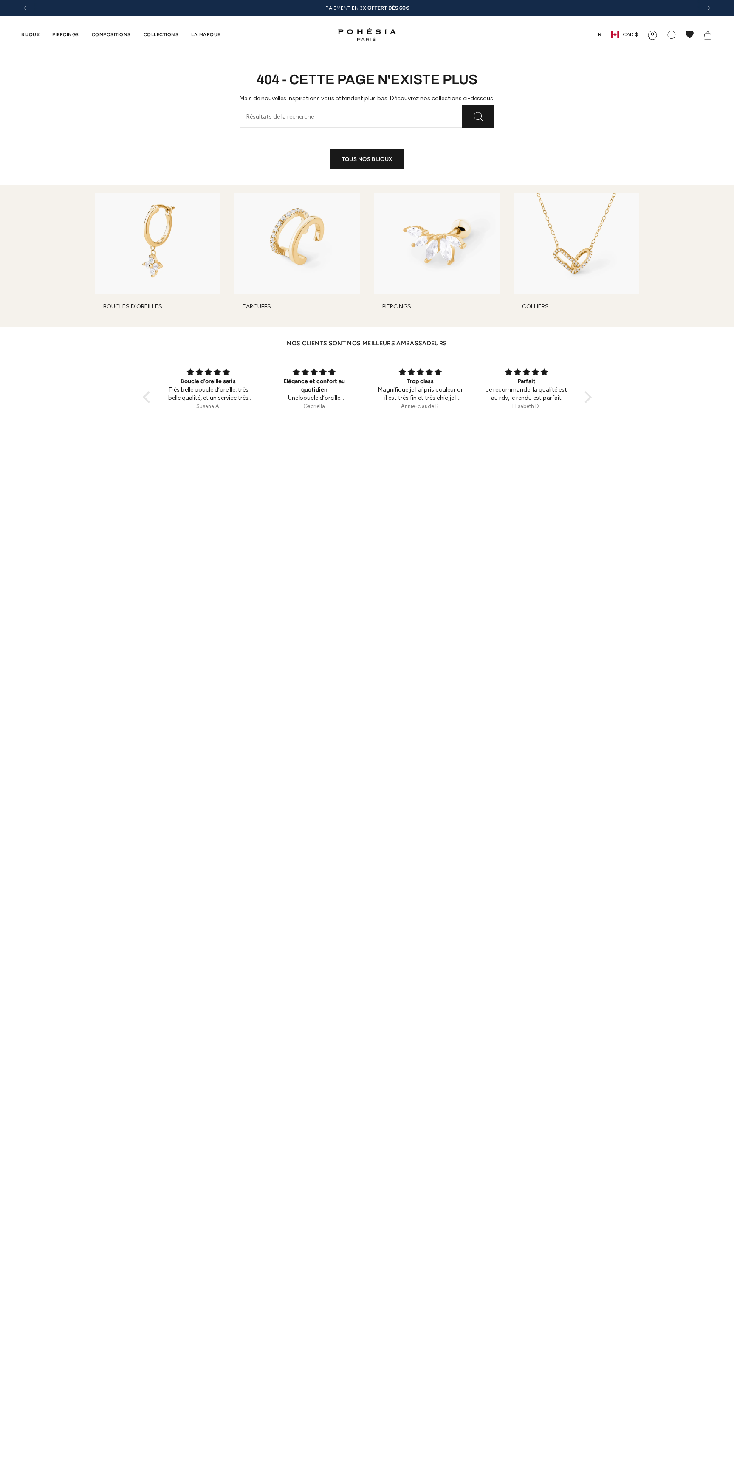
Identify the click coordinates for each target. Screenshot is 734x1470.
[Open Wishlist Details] (690, 34)
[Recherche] (478, 116)
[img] (208, 372)
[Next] (709, 8)
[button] (30, 34)
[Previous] (25, 8)
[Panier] (707, 34)
